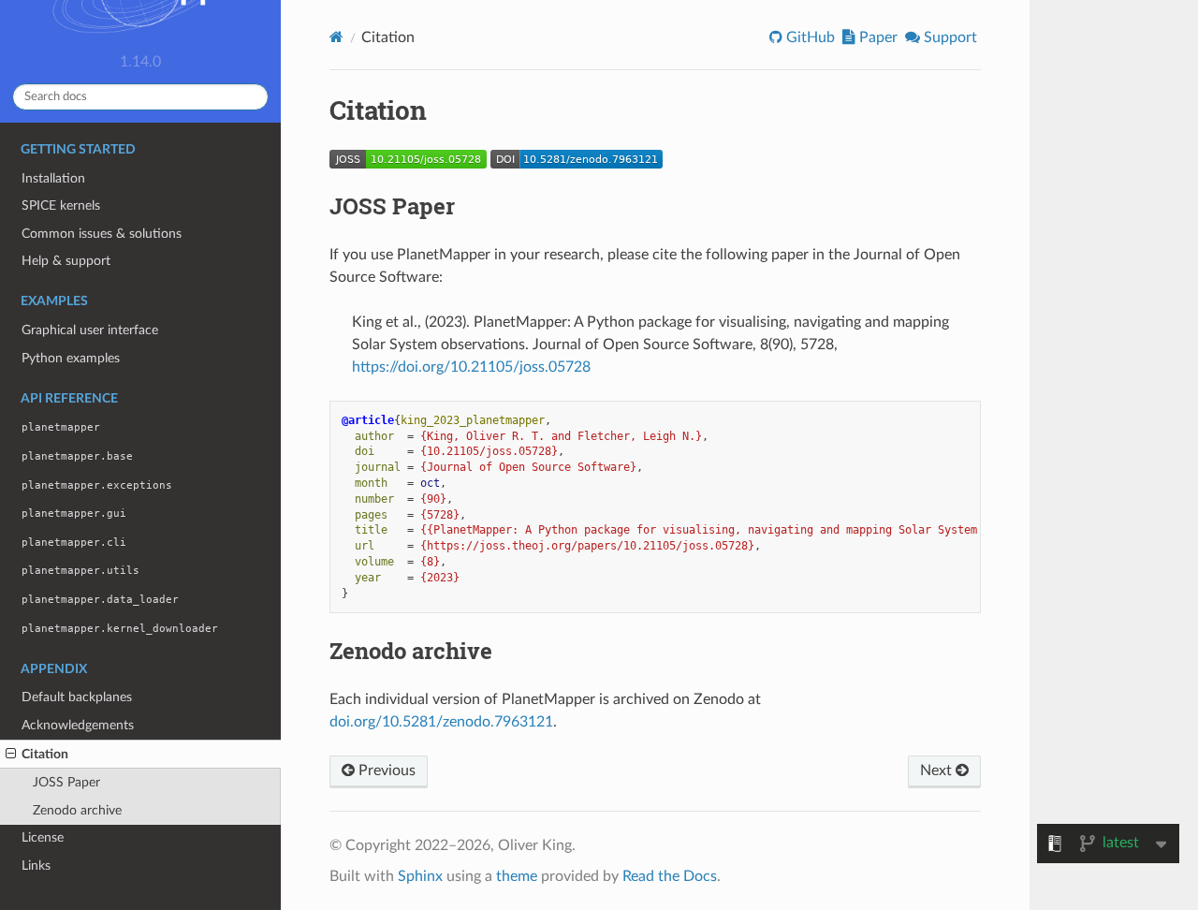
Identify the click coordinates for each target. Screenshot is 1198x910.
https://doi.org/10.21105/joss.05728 (471, 367)
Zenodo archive (77, 810)
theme (516, 876)
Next (938, 770)
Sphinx (420, 876)
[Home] (336, 37)
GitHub (808, 37)
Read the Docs (669, 876)
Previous (385, 770)
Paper (876, 37)
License (43, 837)
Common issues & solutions (102, 234)
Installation (53, 178)
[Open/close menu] (11, 754)
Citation (45, 754)
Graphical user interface (90, 330)
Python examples (71, 358)
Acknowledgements (78, 725)
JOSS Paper (66, 782)
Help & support (66, 261)
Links (36, 866)
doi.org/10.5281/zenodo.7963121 (441, 721)
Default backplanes (77, 697)
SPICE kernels (61, 205)
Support (948, 37)
